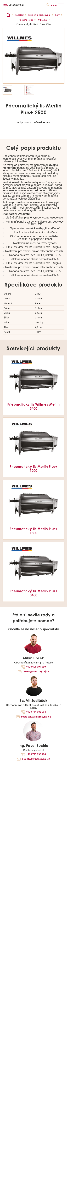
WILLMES (42, 19)
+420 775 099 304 (36, 754)
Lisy (57, 14)
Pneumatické (26, 19)
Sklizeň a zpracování (39, 14)
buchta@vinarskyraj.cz (36, 759)
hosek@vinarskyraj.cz (36, 671)
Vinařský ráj (8, 15)
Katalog (19, 14)
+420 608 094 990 (36, 666)
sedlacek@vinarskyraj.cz (36, 716)
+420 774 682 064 (36, 711)
